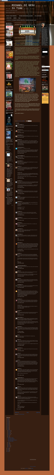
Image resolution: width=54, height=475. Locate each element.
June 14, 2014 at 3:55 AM (21, 282)
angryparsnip (19, 201)
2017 (8, 426)
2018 (8, 425)
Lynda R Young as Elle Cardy (21, 265)
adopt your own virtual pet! (33, 466)
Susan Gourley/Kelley (20, 155)
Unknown (19, 368)
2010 (8, 451)
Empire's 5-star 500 (21, 331)
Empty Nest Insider (20, 377)
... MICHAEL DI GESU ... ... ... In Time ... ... (26, 7)
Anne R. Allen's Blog (9, 197)
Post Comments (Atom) (21, 414)
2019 (8, 424)
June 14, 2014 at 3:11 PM (21, 302)
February (9, 445)
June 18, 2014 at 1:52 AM (21, 384)
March (9, 444)
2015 (8, 428)
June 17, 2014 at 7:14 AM (21, 375)
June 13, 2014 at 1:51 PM (21, 220)
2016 (8, 427)
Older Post (38, 412)
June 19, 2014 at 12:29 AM (21, 407)
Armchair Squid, (29, 41)
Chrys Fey (19, 166)
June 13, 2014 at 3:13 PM (21, 231)
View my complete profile (45, 45)
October (9, 432)
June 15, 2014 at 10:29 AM (21, 332)
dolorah (19, 278)
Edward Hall (19, 326)
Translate (44, 68)
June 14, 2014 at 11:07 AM (21, 296)
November (9, 431)
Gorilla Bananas (20, 284)
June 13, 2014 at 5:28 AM (21, 127)
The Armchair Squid (20, 147)
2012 (8, 449)
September (9, 433)
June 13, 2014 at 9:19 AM (21, 153)
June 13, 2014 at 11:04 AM (21, 178)
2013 (8, 448)
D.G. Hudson (19, 180)
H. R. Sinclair (19, 217)
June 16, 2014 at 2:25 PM (21, 345)
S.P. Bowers (19, 211)
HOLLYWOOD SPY (9, 163)
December (9, 430)
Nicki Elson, (35, 42)
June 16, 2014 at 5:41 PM (21, 357)
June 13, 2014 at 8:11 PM (21, 268)
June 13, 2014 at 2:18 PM (21, 226)
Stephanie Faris (20, 129)
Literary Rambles (9, 152)
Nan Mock (18, 43)
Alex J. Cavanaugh (20, 124)
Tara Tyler (19, 310)
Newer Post (17, 412)
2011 (8, 450)
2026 (8, 418)
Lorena (18, 353)
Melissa (18, 339)
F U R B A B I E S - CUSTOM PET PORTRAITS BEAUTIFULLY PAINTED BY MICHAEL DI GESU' (21, 20)
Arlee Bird (19, 253)
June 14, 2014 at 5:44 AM (21, 287)
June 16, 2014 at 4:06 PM (21, 350)
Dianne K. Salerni (20, 317)
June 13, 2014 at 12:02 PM (21, 193)
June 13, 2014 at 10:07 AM (21, 158)
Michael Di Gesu (45, 27)
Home (28, 412)
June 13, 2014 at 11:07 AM (21, 187)
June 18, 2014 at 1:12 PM (21, 393)
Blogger (32, 468)
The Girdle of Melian (9, 178)
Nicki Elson (19, 139)
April (8, 443)
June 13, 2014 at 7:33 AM (21, 132)
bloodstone (26, 468)
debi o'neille (19, 222)
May (8, 442)
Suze (38, 42)
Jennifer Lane (19, 242)
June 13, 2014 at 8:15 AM (21, 137)
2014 (8, 429)
